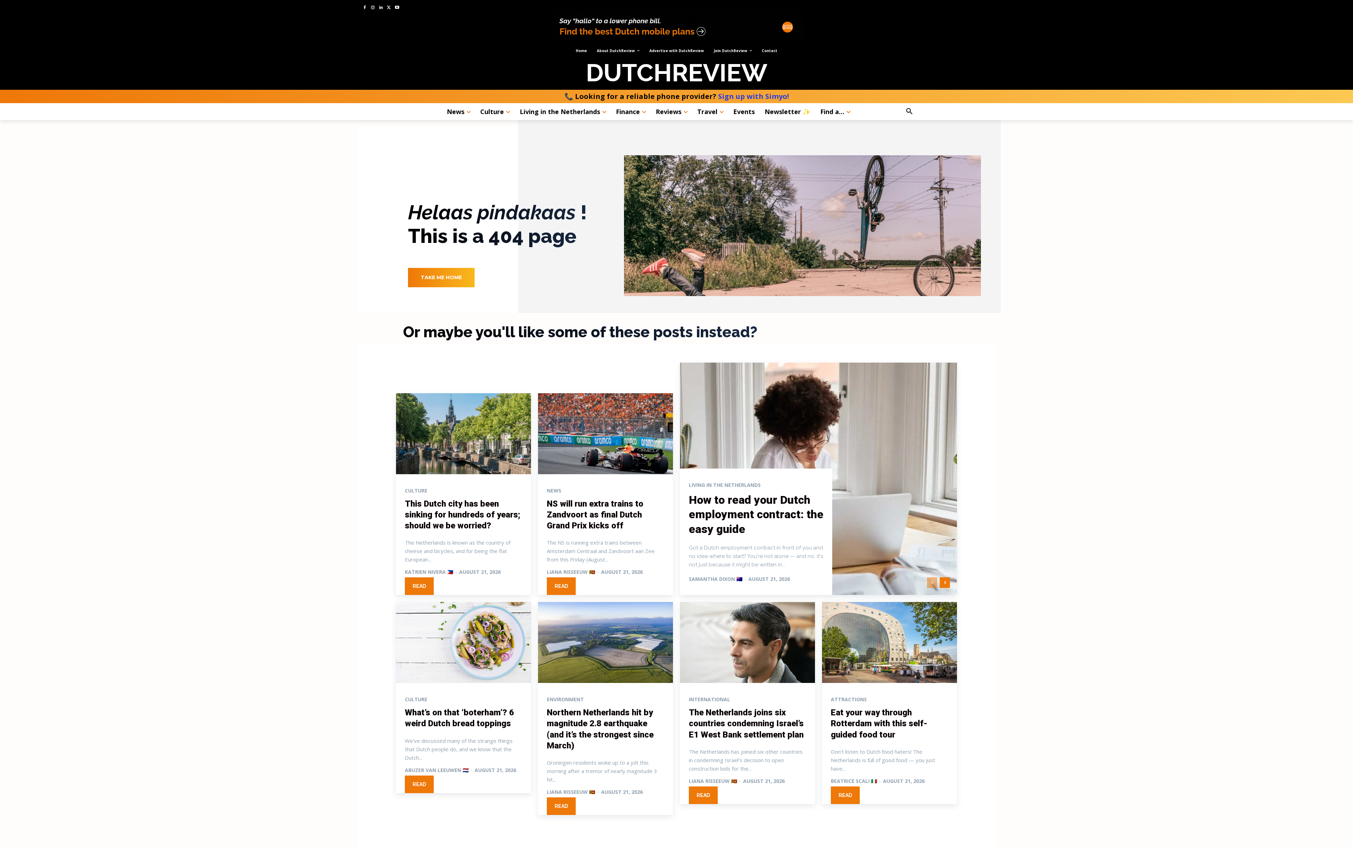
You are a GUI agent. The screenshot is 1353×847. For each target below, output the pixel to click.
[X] (389, 8)
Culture (416, 490)
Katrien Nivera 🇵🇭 (429, 572)
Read (419, 586)
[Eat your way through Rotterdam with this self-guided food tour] (889, 642)
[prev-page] (932, 582)
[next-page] (945, 582)
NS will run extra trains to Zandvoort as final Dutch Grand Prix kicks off (595, 515)
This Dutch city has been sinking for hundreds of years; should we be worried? (462, 515)
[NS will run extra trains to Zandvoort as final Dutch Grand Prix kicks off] (605, 433)
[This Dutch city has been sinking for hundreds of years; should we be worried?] (463, 433)
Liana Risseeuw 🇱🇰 (571, 572)
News (554, 490)
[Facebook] (365, 8)
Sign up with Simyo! (753, 96)
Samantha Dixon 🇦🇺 (715, 579)
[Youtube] (397, 8)
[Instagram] (373, 8)
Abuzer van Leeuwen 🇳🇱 (437, 770)
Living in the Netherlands (725, 485)
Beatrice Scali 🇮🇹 (854, 781)
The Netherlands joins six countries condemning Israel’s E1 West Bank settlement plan (746, 723)
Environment (565, 699)
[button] (929, 111)
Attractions (849, 699)
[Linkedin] (381, 8)
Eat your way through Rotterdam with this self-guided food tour (879, 723)
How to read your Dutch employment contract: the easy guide (756, 514)
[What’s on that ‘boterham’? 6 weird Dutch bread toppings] (463, 642)
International (709, 699)
